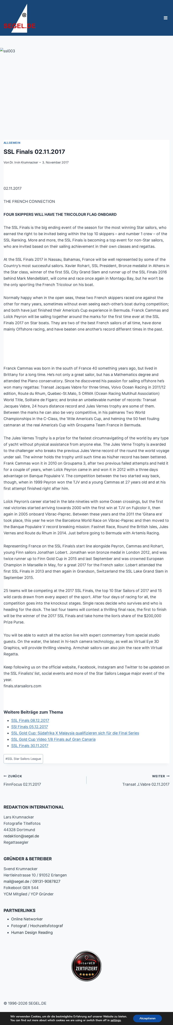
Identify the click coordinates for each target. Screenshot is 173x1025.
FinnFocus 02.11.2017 (22, 780)
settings (116, 1020)
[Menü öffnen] (166, 17)
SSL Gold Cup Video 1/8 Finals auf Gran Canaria (53, 739)
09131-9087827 (46, 881)
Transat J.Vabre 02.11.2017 (145, 780)
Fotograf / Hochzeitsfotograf (37, 926)
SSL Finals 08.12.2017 (30, 720)
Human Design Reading (32, 932)
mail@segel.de (16, 881)
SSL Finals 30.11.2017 (29, 745)
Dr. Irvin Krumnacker (24, 162)
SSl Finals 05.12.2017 (29, 727)
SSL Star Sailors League (23, 758)
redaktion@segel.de (21, 836)
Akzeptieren (147, 1018)
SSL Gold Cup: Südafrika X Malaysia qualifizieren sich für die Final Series (75, 733)
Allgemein (12, 142)
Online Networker (27, 919)
